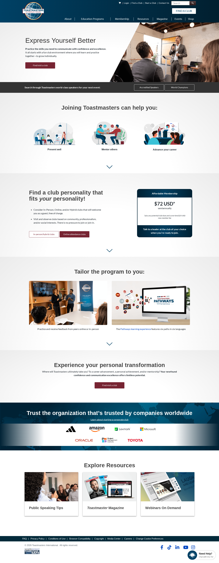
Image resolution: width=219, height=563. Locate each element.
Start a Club (150, 3)
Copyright (99, 538)
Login (126, 3)
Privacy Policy (38, 538)
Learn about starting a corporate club (109, 419)
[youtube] (185, 547)
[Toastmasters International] (33, 11)
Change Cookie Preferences (149, 538)
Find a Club (137, 3)
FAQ (24, 538)
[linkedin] (177, 547)
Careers (128, 538)
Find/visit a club (40, 65)
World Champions (179, 87)
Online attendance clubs (74, 234)
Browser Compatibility (80, 538)
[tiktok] (169, 547)
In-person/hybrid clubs (44, 234)
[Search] (192, 3)
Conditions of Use (57, 538)
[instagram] (193, 547)
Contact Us (164, 3)
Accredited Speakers (149, 87)
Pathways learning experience (135, 329)
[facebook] (161, 547)
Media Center (114, 538)
